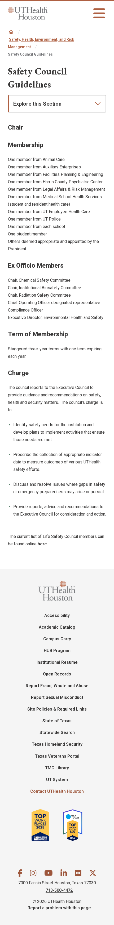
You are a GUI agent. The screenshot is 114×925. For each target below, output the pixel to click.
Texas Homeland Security (57, 744)
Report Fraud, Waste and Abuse (57, 685)
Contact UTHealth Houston (57, 791)
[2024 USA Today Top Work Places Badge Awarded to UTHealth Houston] (75, 825)
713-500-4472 (59, 890)
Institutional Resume (57, 662)
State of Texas (57, 720)
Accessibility (57, 615)
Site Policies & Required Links (57, 709)
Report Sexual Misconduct (57, 697)
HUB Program (57, 650)
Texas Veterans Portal (57, 756)
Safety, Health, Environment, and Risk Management (41, 43)
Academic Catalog (57, 627)
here (42, 543)
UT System (57, 779)
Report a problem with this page (59, 907)
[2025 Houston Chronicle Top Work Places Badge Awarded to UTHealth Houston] (47, 825)
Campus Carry (57, 638)
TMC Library (57, 767)
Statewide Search (57, 732)
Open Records (57, 674)
